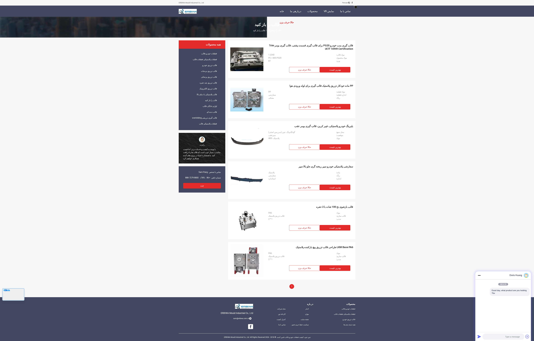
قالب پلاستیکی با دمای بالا (207, 94)
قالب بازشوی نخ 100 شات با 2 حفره (334, 206)
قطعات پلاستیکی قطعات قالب (205, 59)
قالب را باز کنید (211, 100)
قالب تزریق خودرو (209, 65)
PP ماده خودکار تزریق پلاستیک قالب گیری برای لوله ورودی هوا (321, 85)
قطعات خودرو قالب (209, 53)
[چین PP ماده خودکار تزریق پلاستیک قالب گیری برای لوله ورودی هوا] (246, 99)
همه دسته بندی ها (349, 325)
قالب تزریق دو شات (209, 71)
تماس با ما (282, 325)
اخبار (307, 309)
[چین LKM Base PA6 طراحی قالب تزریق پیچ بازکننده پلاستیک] (246, 261)
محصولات (271, 30)
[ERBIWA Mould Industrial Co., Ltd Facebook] (352, 3)
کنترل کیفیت (281, 319)
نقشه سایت (305, 319)
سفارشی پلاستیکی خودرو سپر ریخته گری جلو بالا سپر (326, 166)
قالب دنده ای (212, 112)
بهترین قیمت (335, 69)
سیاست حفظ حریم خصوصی (299, 325)
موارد (307, 314)
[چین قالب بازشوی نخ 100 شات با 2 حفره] (246, 220)
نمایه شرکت (281, 309)
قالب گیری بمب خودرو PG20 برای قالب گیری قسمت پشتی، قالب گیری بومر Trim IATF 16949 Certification (311, 47)
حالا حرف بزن (304, 69)
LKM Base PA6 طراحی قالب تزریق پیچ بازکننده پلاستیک (324, 247)
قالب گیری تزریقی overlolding (204, 118)
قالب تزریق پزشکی (209, 77)
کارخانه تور (282, 314)
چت (202, 185)
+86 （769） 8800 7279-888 (197, 178)
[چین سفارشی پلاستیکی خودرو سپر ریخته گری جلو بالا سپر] (246, 180)
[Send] (479, 336)
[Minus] (479, 275)
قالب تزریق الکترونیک (208, 89)
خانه (279, 30)
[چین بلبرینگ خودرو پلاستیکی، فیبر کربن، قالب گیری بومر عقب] (246, 140)
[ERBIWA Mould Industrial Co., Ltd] (188, 11)
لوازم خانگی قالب (210, 106)
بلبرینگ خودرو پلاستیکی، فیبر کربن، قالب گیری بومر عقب (323, 126)
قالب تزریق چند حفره (208, 83)
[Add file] (527, 336)
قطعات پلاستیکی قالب (208, 124)
